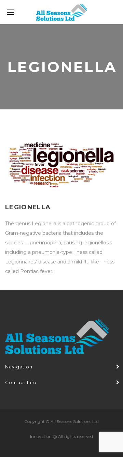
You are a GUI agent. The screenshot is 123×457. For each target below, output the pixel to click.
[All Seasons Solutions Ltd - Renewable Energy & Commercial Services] (61, 12)
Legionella (28, 207)
